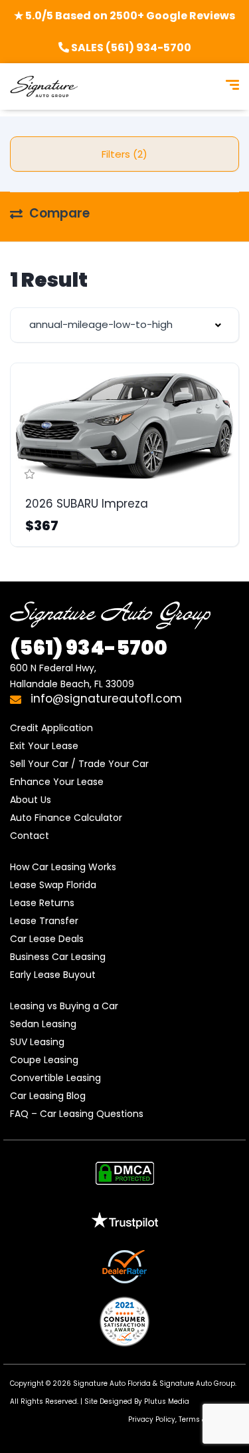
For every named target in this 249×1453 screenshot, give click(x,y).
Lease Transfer (44, 920)
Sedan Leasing (43, 1024)
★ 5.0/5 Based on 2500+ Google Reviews (124, 15)
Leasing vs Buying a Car (64, 1006)
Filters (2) (124, 154)
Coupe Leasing (44, 1059)
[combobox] (124, 325)
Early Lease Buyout (53, 974)
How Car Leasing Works (63, 867)
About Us (30, 799)
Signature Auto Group (197, 1383)
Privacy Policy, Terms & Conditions (187, 1419)
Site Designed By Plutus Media (136, 1401)
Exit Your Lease (44, 745)
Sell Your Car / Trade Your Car (79, 763)
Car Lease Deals (47, 938)
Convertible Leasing (55, 1077)
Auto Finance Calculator (66, 817)
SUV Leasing (37, 1042)
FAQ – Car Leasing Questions (76, 1113)
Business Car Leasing (58, 956)
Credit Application (51, 727)
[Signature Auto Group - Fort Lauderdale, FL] (44, 86)
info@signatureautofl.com (104, 699)
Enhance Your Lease (57, 781)
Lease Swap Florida (53, 884)
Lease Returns (42, 902)
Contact (29, 835)
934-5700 (88, 647)
